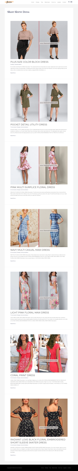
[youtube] (71, 1)
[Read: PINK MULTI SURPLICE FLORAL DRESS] (39, 165)
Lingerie (59, 2)
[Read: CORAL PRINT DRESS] (39, 353)
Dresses (37, 2)
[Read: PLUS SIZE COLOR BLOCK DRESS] (39, 39)
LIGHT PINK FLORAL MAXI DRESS (29, 312)
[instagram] (70, 1)
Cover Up (53, 2)
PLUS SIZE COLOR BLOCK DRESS (29, 61)
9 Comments (13, 252)
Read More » (13, 72)
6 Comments (13, 189)
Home (32, 2)
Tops (42, 2)
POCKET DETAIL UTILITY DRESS (28, 124)
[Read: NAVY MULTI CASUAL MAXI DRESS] (39, 227)
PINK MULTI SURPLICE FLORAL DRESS (32, 187)
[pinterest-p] (68, 1)
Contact (64, 2)
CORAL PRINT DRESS (22, 375)
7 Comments (13, 127)
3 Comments (13, 377)
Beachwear (47, 2)
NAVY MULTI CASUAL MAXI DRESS (30, 249)
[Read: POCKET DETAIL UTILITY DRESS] (39, 102)
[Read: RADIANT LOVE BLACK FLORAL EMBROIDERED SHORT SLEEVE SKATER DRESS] (39, 417)
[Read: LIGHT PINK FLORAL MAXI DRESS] (39, 290)
